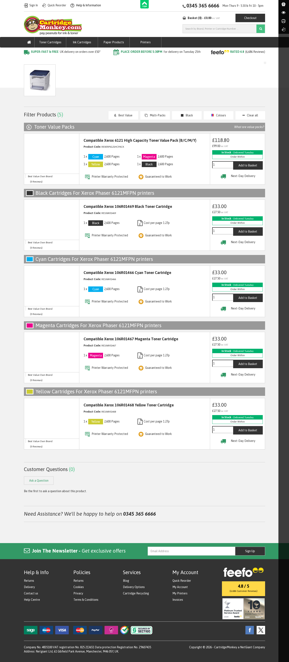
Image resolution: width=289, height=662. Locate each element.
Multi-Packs (157, 115)
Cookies (78, 587)
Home (28, 60)
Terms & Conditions (85, 599)
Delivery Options (134, 587)
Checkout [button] (250, 18)
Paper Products (113, 42)
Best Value (125, 115)
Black (189, 115)
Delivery (29, 587)
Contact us (31, 593)
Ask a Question (113, 82)
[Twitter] (260, 630)
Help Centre (32, 599)
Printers (145, 42)
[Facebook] (248, 630)
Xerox (72, 60)
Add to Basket (247, 165)
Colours (221, 115)
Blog (126, 580)
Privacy (78, 593)
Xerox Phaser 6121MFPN (99, 60)
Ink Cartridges (82, 42)
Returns (29, 580)
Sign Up (250, 551)
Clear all (252, 115)
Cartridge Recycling (136, 593)
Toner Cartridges (50, 42)
